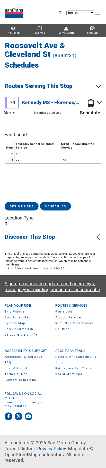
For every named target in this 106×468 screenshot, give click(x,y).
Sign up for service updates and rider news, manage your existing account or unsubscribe (52, 286)
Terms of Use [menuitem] (16, 374)
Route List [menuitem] (63, 311)
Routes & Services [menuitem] (71, 305)
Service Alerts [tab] (66, 33)
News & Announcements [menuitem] (76, 357)
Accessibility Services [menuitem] (23, 357)
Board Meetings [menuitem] (68, 374)
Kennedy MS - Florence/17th (54, 102)
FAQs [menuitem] (9, 362)
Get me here (22, 206)
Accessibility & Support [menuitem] (26, 350)
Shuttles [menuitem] (62, 329)
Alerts (9, 112)
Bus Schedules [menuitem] (17, 317)
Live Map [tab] (40, 33)
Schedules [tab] (93, 33)
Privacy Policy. (52, 448)
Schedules (55, 206)
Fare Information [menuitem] (19, 329)
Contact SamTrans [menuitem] (20, 380)
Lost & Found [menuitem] (16, 368)
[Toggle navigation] (97, 13)
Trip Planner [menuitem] (15, 311)
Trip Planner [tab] (13, 33)
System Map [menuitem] (15, 323)
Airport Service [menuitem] (68, 317)
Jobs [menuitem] (59, 362)
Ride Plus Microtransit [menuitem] (74, 323)
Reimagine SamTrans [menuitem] (73, 368)
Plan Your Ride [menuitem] (18, 305)
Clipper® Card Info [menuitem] (21, 334)
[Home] (14, 13)
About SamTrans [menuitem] (70, 350)
